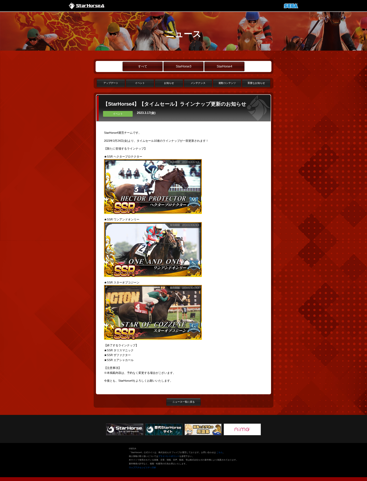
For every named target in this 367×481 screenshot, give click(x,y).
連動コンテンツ (227, 83)
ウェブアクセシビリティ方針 (142, 467)
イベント (140, 83)
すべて (142, 66)
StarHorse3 (183, 66)
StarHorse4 (224, 66)
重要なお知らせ (256, 83)
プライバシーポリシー (168, 456)
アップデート (110, 83)
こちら (219, 452)
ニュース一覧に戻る (183, 401)
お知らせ (169, 83)
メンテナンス (198, 83)
